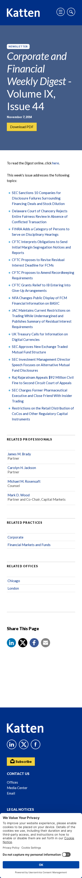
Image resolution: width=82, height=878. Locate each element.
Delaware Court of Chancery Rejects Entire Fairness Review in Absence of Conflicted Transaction (40, 216)
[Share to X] (22, 642)
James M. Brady (19, 454)
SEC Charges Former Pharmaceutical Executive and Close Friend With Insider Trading (42, 395)
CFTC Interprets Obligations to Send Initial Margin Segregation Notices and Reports (41, 247)
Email (11, 793)
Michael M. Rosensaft (24, 481)
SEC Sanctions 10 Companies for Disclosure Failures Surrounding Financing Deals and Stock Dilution (38, 198)
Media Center (17, 788)
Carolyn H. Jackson (22, 468)
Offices (12, 782)
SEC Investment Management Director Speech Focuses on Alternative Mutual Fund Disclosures (41, 364)
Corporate (15, 537)
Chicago (14, 581)
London (13, 588)
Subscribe (23, 761)
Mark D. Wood (19, 495)
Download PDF (21, 127)
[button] (11, 642)
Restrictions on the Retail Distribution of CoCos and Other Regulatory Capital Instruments (43, 413)
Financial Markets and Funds (29, 545)
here (55, 163)
